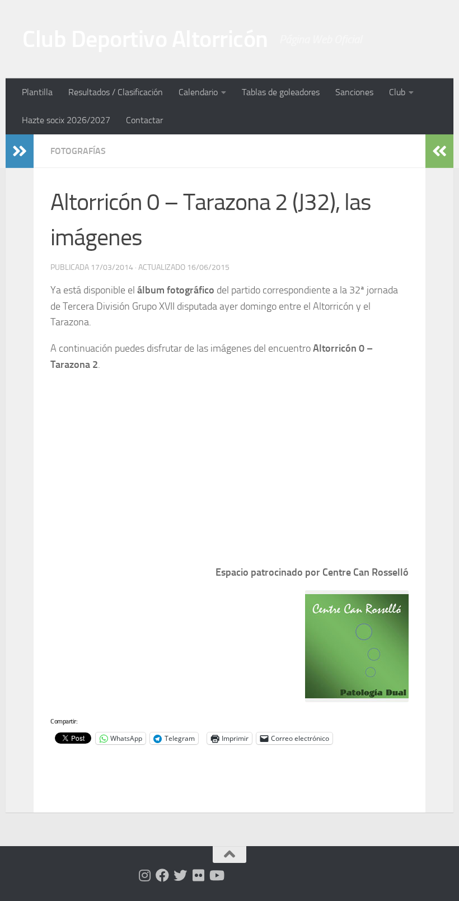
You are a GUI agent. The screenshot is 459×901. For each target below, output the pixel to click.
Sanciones (354, 92)
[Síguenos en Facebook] (162, 875)
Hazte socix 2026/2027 (66, 120)
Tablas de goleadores (281, 92)
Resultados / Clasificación (115, 92)
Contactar (144, 120)
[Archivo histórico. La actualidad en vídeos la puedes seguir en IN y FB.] (216, 875)
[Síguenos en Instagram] (144, 875)
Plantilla (37, 92)
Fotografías (78, 151)
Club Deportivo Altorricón (145, 39)
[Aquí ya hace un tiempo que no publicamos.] (180, 875)
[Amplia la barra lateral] (20, 151)
